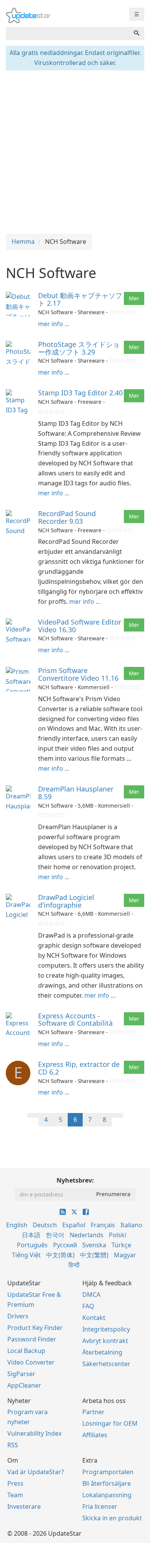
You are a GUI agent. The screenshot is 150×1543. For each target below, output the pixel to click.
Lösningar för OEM (110, 1423)
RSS (12, 1445)
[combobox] (67, 33)
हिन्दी (74, 1265)
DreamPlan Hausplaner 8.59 (75, 792)
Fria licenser (99, 1506)
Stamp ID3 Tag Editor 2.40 (80, 392)
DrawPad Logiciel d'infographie (66, 901)
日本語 (31, 1235)
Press (15, 1483)
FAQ (88, 1306)
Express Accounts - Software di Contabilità (75, 1019)
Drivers (17, 1316)
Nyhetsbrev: (75, 1180)
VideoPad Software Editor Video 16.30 (79, 625)
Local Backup (26, 1350)
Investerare (24, 1506)
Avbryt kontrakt (105, 1340)
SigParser (21, 1374)
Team (15, 1495)
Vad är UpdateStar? (35, 1472)
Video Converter (31, 1362)
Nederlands (86, 1235)
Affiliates (94, 1435)
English (16, 1225)
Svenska (94, 1245)
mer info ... (53, 324)
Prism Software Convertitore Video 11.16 (78, 674)
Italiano (131, 1225)
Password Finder (31, 1339)
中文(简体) (60, 1255)
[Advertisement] (75, 151)
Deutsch (45, 1225)
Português (32, 1245)
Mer (134, 298)
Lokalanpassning (107, 1495)
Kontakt (93, 1317)
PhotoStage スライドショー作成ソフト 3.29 (79, 348)
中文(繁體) (94, 1255)
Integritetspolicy (106, 1329)
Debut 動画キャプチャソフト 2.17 (80, 299)
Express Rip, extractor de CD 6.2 (79, 1068)
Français (103, 1225)
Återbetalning (102, 1352)
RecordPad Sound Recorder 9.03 (67, 517)
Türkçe (121, 1245)
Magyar (125, 1255)
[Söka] (136, 33)
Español (73, 1225)
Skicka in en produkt (112, 1518)
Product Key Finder (35, 1327)
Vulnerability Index (34, 1433)
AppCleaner (24, 1385)
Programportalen (107, 1472)
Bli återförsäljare (106, 1483)
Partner (93, 1412)
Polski (117, 1235)
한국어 (55, 1235)
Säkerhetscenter (106, 1364)
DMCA (91, 1294)
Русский (65, 1245)
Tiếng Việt (26, 1255)
